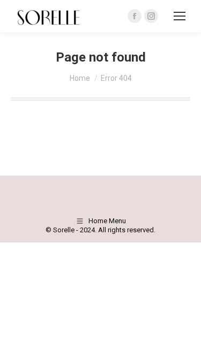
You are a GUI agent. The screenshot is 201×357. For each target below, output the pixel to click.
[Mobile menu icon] (179, 16)
